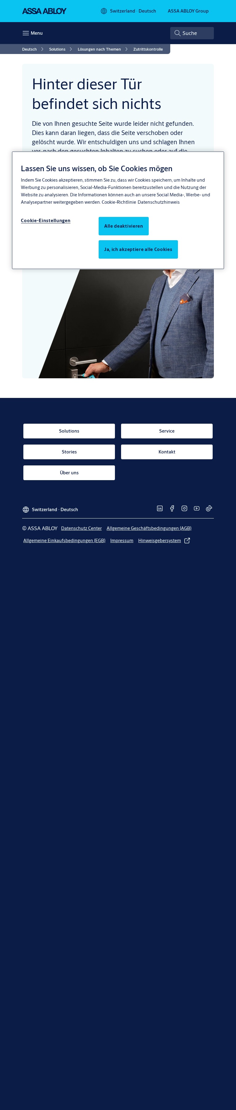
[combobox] (192, 33)
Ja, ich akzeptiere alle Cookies (138, 249)
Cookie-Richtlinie (119, 202)
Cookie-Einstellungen (45, 220)
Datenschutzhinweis (159, 202)
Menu (37, 33)
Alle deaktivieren (123, 226)
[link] (33, 49)
